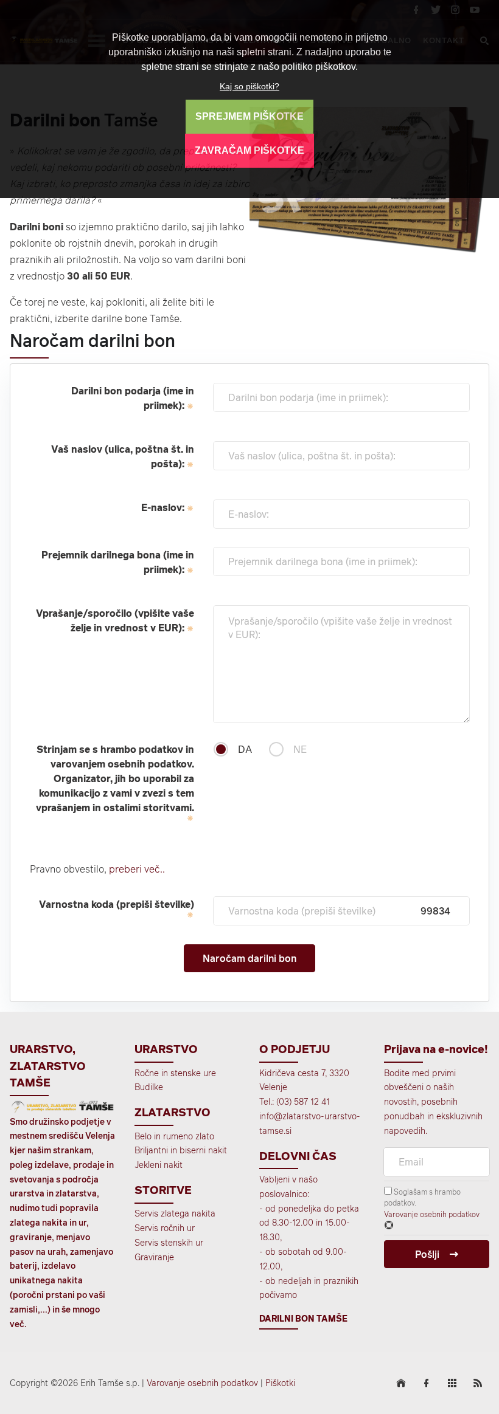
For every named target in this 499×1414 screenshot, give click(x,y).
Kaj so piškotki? (249, 86)
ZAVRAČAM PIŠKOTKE (249, 150)
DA (245, 749)
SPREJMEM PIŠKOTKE (249, 116)
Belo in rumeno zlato (174, 1136)
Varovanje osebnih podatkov (432, 1214)
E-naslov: (164, 507)
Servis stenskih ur (168, 1242)
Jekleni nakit (158, 1164)
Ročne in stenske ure (175, 1073)
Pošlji (427, 1254)
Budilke (148, 1087)
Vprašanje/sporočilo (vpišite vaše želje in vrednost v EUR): (115, 620)
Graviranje (154, 1257)
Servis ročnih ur (164, 1228)
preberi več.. (135, 869)
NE (300, 749)
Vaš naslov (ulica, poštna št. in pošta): (122, 456)
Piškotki (280, 1382)
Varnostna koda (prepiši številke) (116, 904)
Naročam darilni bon (249, 958)
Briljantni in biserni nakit (180, 1150)
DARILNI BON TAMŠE (303, 1318)
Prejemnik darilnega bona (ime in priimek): (117, 562)
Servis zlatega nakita (174, 1213)
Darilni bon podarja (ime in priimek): (132, 398)
